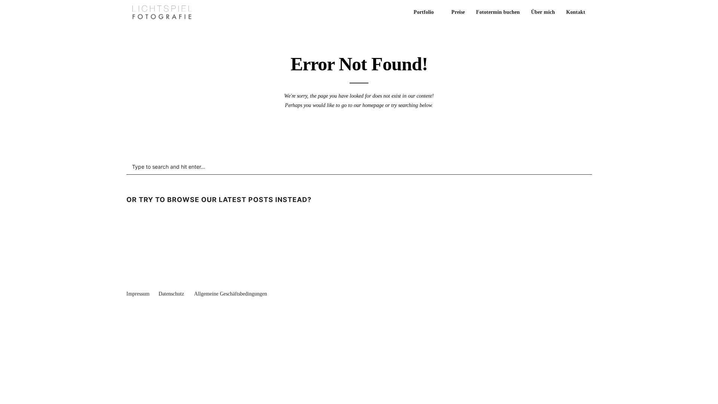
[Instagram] (589, 292)
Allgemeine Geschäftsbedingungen (230, 294)
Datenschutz (171, 294)
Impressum (138, 294)
